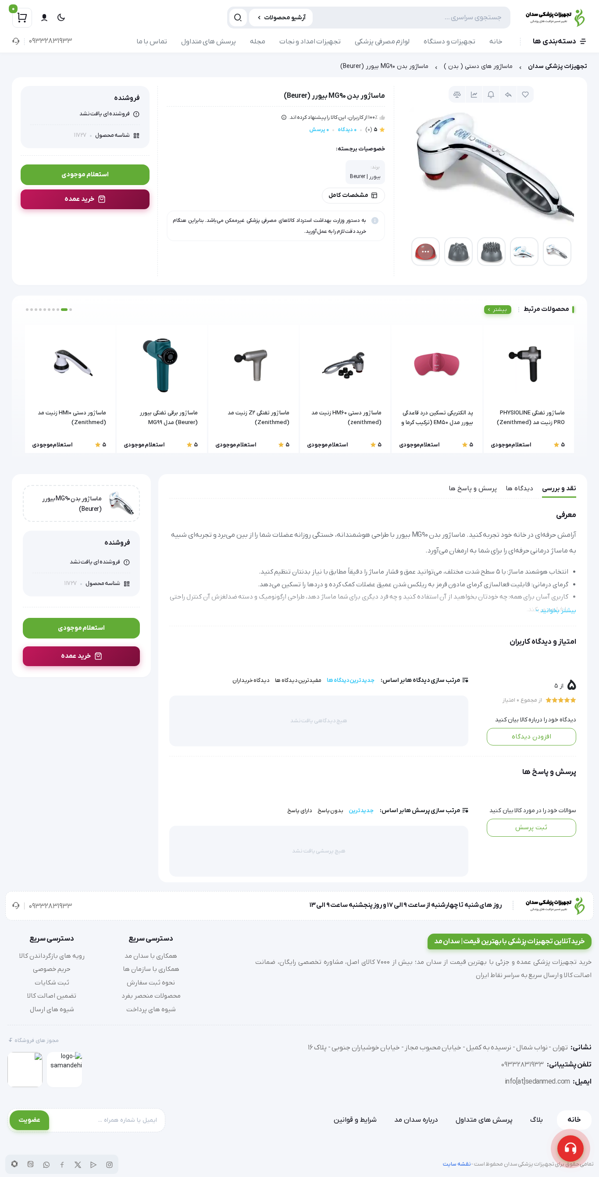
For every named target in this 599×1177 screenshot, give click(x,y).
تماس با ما (151, 41)
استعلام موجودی (85, 174)
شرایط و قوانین (355, 1120)
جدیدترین (361, 810)
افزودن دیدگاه (531, 736)
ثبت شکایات (52, 982)
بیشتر (500, 309)
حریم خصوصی (52, 969)
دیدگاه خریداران (251, 680)
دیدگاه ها (519, 488)
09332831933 (50, 41)
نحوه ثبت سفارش (151, 982)
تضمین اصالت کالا (51, 996)
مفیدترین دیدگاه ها (298, 680)
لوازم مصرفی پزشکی (382, 41)
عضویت (29, 1120)
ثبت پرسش (531, 827)
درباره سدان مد (416, 1120)
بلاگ (536, 1120)
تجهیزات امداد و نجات (310, 41)
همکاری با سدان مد (151, 956)
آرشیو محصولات (285, 18)
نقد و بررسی (559, 488)
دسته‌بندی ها (554, 42)
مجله (257, 41)
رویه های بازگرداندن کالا (52, 956)
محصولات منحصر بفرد (151, 996)
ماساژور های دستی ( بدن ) (478, 66)
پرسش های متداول (208, 41)
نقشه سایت (457, 1164)
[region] (299, 68)
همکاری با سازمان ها (151, 969)
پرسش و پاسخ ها (473, 488)
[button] (70, 309)
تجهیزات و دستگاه (449, 41)
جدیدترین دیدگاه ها (350, 680)
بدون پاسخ (330, 810)
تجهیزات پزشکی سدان (557, 66)
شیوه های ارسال (52, 1009)
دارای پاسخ (299, 810)
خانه (496, 41)
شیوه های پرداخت (151, 1009)
